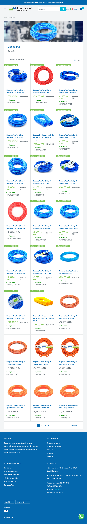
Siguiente (74, 425)
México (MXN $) (21, 502)
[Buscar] (63, 9)
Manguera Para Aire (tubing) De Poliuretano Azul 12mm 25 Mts (42, 272)
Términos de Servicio (11, 478)
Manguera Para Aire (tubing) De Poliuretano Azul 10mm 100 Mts (68, 227)
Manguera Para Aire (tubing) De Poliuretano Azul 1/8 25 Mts (68, 182)
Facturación (7, 468)
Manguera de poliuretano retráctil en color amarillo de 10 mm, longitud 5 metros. (43, 318)
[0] (81, 9)
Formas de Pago (9, 485)
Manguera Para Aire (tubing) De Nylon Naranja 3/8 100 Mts (42, 363)
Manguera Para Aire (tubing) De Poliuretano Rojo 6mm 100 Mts (15, 227)
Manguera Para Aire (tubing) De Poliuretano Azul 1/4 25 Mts (15, 136)
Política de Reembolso (11, 471)
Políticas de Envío (10, 481)
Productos (50, 450)
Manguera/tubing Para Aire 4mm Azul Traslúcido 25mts (68, 272)
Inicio (5, 17)
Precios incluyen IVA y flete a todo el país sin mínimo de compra (43, 2)
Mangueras (12, 17)
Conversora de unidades (54, 446)
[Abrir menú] (5, 9)
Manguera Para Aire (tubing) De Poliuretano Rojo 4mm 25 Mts (42, 91)
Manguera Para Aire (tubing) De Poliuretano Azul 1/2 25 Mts (68, 136)
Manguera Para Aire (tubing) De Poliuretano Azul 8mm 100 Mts (15, 272)
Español (7, 502)
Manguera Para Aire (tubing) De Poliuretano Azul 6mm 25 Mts (15, 91)
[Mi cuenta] (67, 9)
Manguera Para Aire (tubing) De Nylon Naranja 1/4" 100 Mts (42, 406)
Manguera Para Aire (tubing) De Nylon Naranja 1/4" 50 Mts (68, 406)
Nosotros (50, 453)
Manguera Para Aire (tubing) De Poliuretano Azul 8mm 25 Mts (68, 91)
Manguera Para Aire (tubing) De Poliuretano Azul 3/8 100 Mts (15, 182)
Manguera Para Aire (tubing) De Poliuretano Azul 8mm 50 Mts (42, 227)
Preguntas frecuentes (53, 443)
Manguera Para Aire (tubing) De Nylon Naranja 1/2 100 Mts (68, 317)
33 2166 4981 (58, 489)
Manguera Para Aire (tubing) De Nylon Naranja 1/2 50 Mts (15, 363)
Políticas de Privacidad (11, 474)
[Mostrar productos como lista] (78, 60)
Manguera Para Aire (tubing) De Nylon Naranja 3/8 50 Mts (68, 363)
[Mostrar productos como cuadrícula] (75, 60)
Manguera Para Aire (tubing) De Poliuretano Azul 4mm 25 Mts (15, 317)
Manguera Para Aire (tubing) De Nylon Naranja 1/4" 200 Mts (15, 406)
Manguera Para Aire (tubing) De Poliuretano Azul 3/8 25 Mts (42, 182)
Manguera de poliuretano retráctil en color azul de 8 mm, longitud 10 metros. (43, 137)
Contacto (50, 456)
